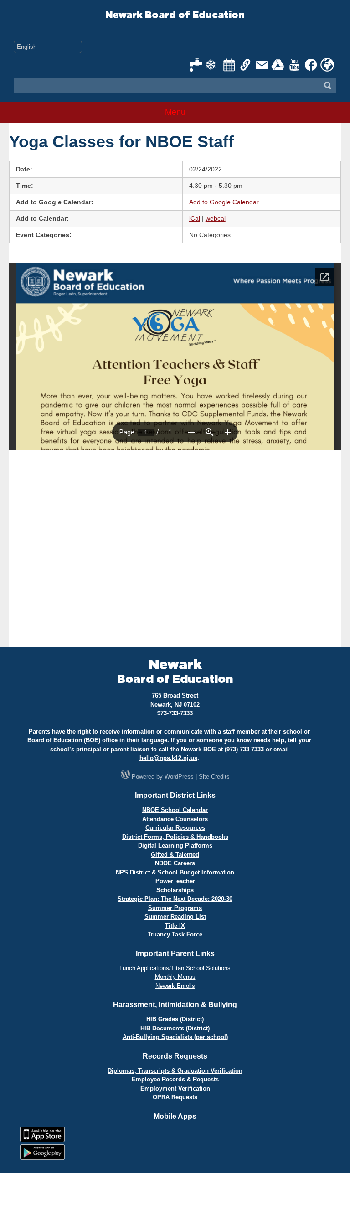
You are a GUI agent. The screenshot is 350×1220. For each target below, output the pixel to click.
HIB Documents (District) (175, 1028)
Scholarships (175, 890)
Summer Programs (175, 908)
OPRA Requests (175, 1097)
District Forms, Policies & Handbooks (175, 836)
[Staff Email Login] (262, 65)
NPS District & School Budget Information (175, 872)
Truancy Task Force (175, 934)
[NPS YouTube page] (295, 65)
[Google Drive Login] (278, 65)
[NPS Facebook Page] (311, 65)
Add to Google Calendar (224, 202)
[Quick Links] (245, 65)
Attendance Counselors (175, 819)
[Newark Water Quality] (196, 65)
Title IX (175, 925)
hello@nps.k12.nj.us (168, 758)
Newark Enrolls (175, 985)
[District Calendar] (229, 65)
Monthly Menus (175, 976)
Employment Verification (175, 1088)
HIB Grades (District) (175, 1019)
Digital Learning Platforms (175, 845)
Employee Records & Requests (175, 1079)
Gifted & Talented (175, 854)
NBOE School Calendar (175, 809)
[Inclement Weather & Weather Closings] (213, 65)
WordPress (179, 776)
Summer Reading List (175, 916)
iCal (194, 218)
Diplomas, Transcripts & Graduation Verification (175, 1070)
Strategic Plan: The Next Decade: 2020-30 (175, 898)
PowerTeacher (175, 881)
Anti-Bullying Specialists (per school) (175, 1037)
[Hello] (327, 65)
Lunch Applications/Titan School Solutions (175, 968)
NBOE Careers (175, 863)
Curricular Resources (175, 827)
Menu (175, 112)
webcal (216, 218)
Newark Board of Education (175, 15)
